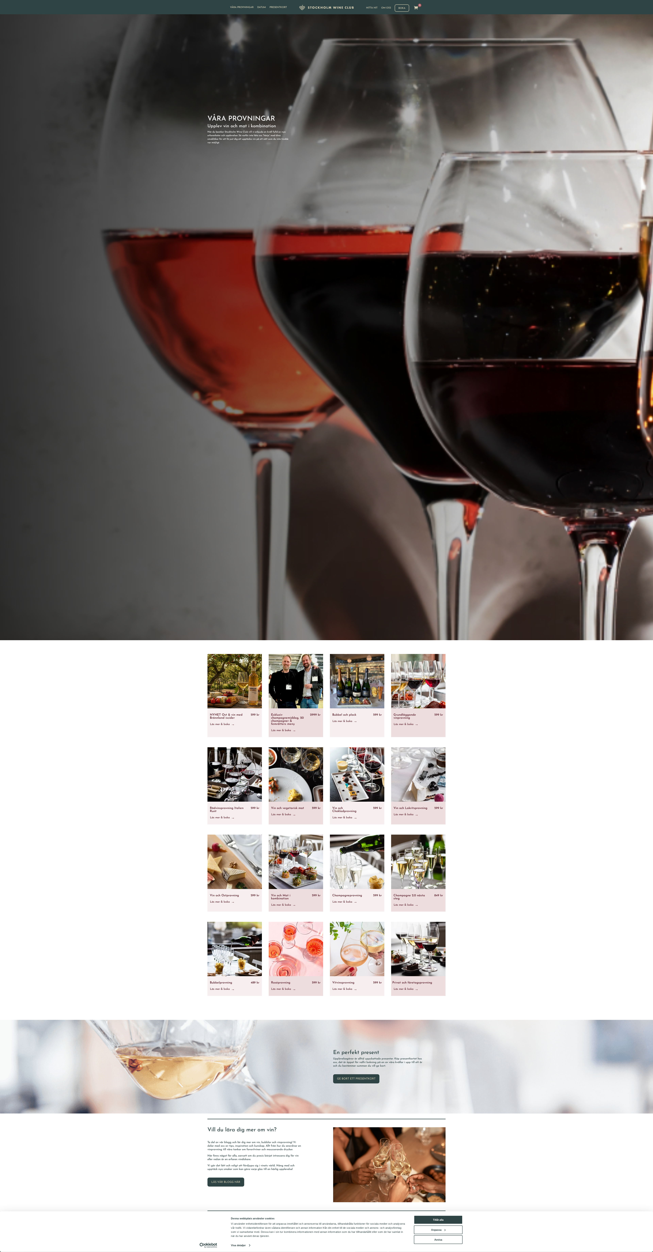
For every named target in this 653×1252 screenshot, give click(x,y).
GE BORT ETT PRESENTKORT (356, 1078)
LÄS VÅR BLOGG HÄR (225, 1182)
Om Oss (386, 8)
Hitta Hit (372, 8)
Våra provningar (242, 7)
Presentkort (278, 7)
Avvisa (438, 1239)
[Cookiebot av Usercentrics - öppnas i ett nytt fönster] (208, 1245)
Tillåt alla (438, 1219)
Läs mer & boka (220, 724)
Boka (401, 8)
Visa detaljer (238, 1245)
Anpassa (436, 1229)
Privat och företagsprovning (412, 982)
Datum (261, 7)
